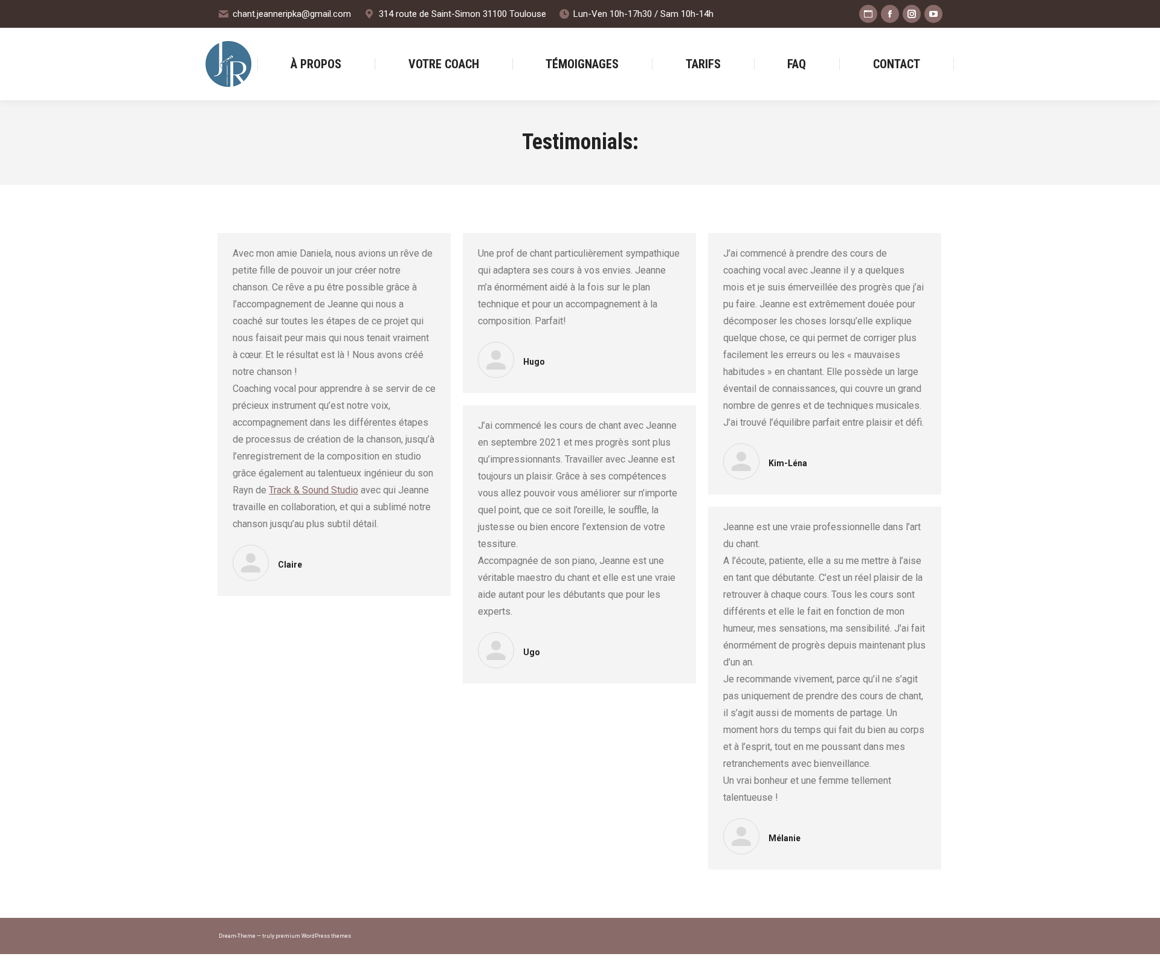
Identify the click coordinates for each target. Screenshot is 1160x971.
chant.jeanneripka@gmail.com (292, 13)
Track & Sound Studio (313, 490)
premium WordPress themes (313, 936)
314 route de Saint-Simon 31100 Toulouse (462, 13)
